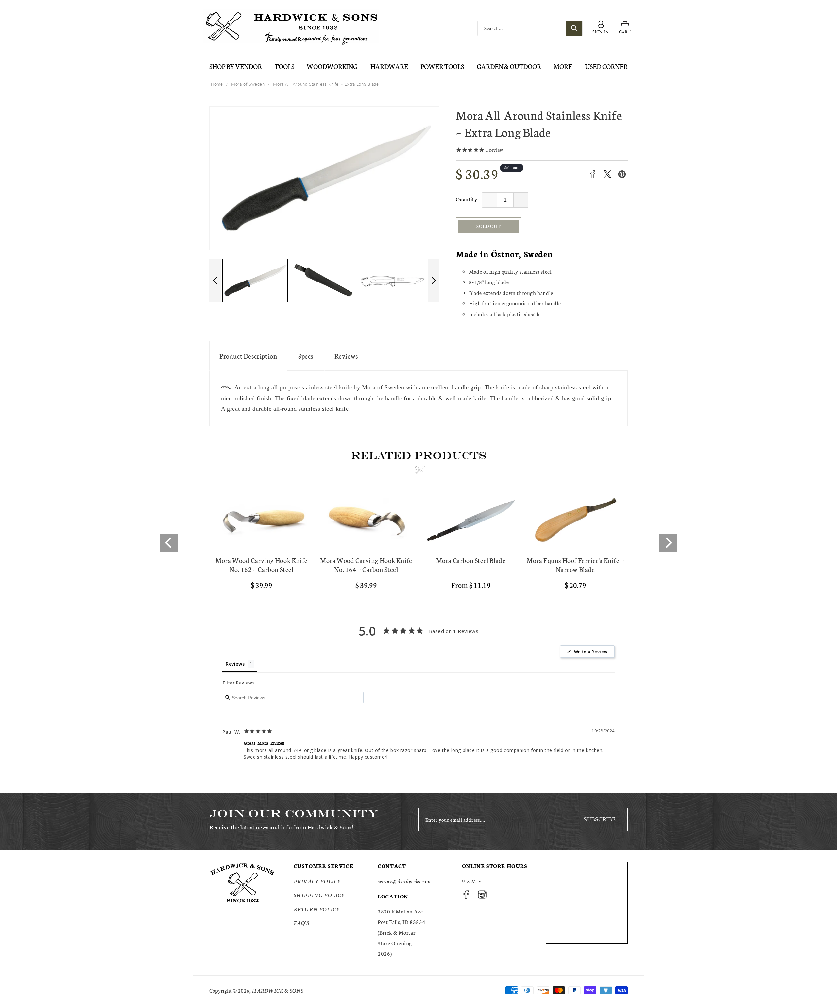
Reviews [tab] (235, 664)
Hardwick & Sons (277, 990)
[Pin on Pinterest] (622, 174)
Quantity (466, 199)
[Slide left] (215, 280)
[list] (418, 543)
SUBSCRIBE (600, 819)
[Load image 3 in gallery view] (325, 280)
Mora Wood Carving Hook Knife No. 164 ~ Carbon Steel (366, 564)
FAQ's (301, 922)
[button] (625, 28)
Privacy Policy (317, 881)
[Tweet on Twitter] (607, 174)
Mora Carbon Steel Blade (471, 560)
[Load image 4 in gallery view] (393, 280)
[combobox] (530, 28)
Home (217, 84)
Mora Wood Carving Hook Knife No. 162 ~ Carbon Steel (261, 564)
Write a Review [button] (591, 652)
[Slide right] (433, 280)
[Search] (574, 28)
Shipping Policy (319, 894)
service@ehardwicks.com (404, 881)
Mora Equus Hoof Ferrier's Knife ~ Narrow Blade (575, 564)
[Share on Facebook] (592, 174)
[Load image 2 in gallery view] (256, 280)
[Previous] (169, 543)
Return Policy (317, 909)
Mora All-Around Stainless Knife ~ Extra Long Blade (326, 84)
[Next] (668, 543)
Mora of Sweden (248, 84)
